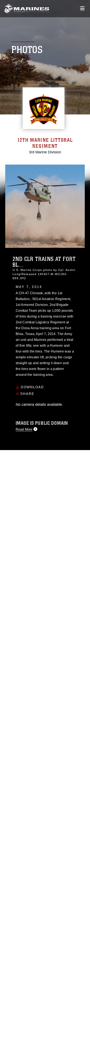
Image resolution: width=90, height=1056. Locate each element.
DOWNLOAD (31, 387)
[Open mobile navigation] (82, 8)
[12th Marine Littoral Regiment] (26, 8)
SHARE (26, 394)
